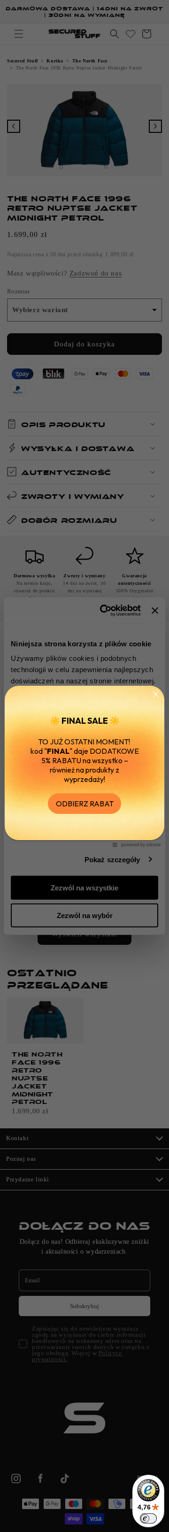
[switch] (148, 1518)
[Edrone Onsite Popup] (84, 766)
